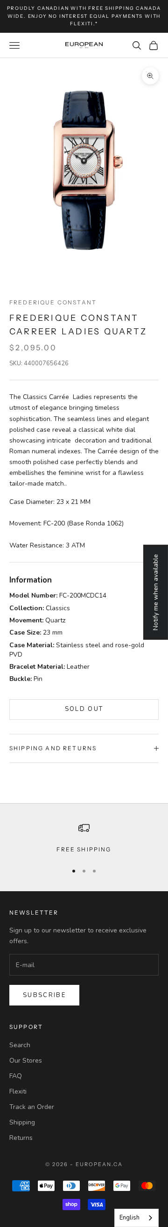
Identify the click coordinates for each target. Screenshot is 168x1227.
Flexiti (18, 1091)
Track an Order (31, 1106)
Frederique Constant (53, 302)
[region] (84, 838)
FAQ (15, 1076)
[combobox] (136, 1218)
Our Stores (25, 1060)
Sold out (84, 709)
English (129, 1217)
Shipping (22, 1122)
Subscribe (44, 995)
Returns (21, 1137)
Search (19, 1045)
